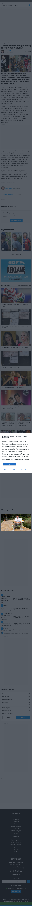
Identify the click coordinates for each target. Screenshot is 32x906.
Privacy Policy (24, 469)
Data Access (16, 469)
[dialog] (16, 453)
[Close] (28, 436)
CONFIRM (10, 464)
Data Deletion (7, 469)
